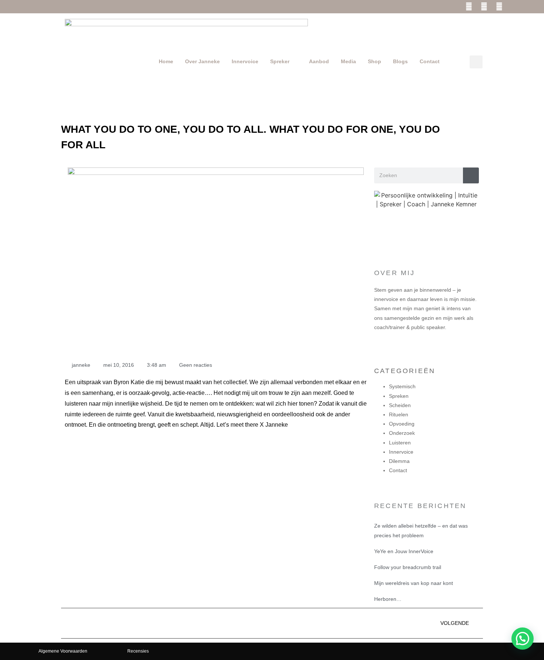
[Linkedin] (499, 6)
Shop (374, 61)
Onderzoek (402, 433)
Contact (430, 61)
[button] (476, 61)
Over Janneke (202, 61)
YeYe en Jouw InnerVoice (403, 551)
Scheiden (400, 405)
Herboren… (388, 599)
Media (348, 61)
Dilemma (399, 461)
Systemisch (402, 386)
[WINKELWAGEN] (517, 8)
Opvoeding (401, 424)
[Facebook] (469, 6)
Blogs (400, 61)
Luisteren (400, 443)
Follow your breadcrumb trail (407, 567)
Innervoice (245, 61)
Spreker (279, 61)
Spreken (399, 396)
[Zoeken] (471, 175)
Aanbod (319, 61)
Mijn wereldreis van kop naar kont (413, 583)
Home (166, 61)
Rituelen (398, 414)
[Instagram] (484, 6)
